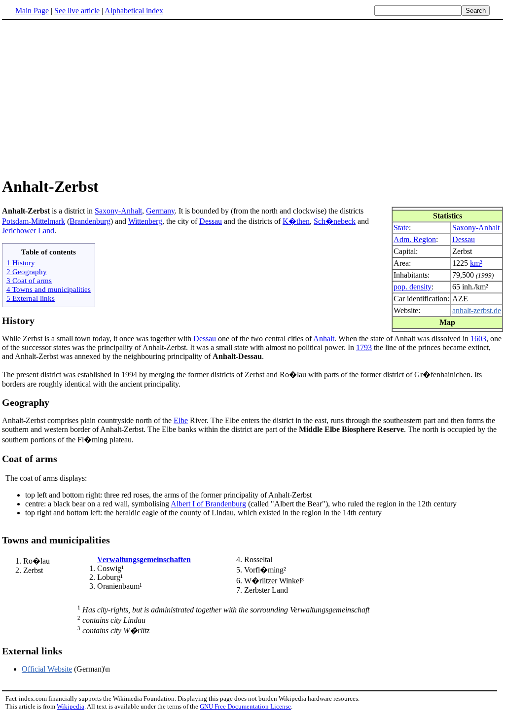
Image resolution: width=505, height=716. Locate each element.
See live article (77, 10)
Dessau (463, 239)
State (401, 227)
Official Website (47, 669)
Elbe (181, 420)
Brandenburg (90, 221)
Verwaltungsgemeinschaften (144, 559)
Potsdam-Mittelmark (33, 221)
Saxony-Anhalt (476, 227)
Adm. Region (415, 239)
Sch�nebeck (335, 221)
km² (476, 263)
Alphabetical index (134, 10)
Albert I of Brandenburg (208, 504)
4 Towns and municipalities (48, 289)
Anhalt (323, 338)
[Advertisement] (85, 98)
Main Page (32, 10)
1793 (364, 347)
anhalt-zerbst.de (476, 310)
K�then (296, 221)
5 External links (30, 298)
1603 (478, 338)
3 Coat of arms (29, 280)
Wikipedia (70, 706)
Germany (160, 211)
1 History (20, 262)
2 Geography (26, 271)
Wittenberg (145, 221)
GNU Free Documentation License (245, 706)
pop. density (413, 287)
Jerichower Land (28, 230)
